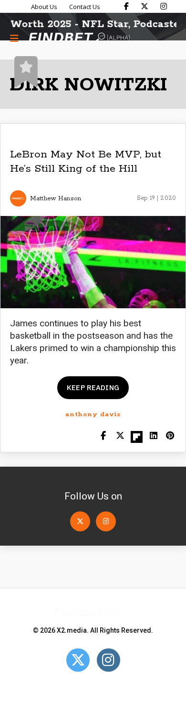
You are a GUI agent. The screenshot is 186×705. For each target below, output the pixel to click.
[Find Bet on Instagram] (163, 6)
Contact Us (84, 6)
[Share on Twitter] (120, 436)
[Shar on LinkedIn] (153, 436)
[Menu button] (14, 38)
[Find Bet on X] (144, 6)
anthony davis (93, 415)
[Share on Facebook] (103, 436)
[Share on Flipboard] (137, 436)
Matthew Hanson (55, 199)
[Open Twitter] (80, 521)
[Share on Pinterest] (170, 436)
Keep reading (93, 387)
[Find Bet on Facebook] (126, 6)
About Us (44, 6)
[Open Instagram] (106, 521)
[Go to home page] (79, 38)
